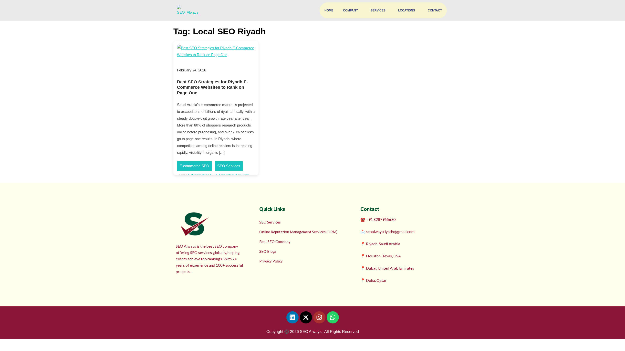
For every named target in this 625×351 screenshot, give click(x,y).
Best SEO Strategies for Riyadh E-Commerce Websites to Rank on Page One (212, 87)
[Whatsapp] (333, 317)
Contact (435, 10)
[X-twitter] (306, 317)
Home (328, 10)
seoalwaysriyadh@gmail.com (390, 231)
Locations (406, 10)
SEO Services (228, 166)
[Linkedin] (292, 317)
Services (378, 10)
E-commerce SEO (194, 166)
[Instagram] (319, 317)
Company (350, 10)
